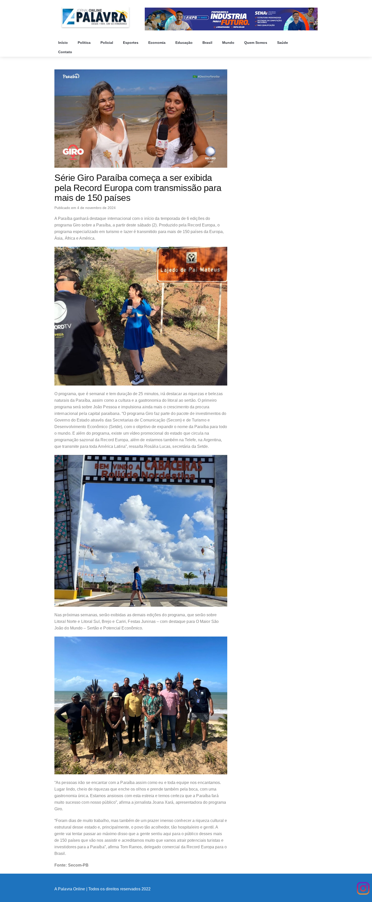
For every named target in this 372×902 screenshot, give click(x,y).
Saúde (283, 43)
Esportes (131, 43)
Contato (65, 52)
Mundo (228, 43)
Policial (107, 43)
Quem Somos (256, 43)
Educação (184, 43)
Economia (157, 43)
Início (63, 43)
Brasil (207, 43)
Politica (85, 43)
